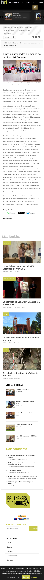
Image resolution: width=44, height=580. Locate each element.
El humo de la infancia (14, 470)
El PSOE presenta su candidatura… (22, 390)
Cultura (6, 243)
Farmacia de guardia (11, 27)
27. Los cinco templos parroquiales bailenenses (22, 476)
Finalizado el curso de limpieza (26, 413)
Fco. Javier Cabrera (19, 307)
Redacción (17, 272)
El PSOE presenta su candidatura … (20, 14)
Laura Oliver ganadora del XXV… (26, 436)
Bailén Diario (7, 43)
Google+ (39, 37)
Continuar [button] (26, 577)
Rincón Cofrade (9, 279)
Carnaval (10, 560)
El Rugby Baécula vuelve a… (25, 424)
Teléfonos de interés (23, 30)
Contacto (7, 33)
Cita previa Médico (27, 27)
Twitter (33, 37)
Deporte (15, 43)
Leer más (34, 577)
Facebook (36, 37)
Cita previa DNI (9, 30)
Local (6, 314)
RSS (35, 7)
